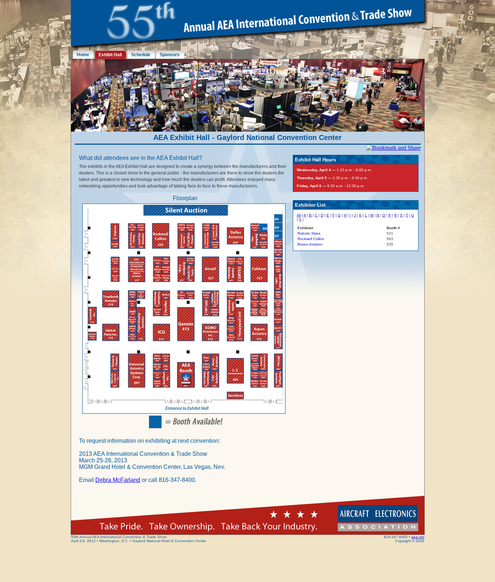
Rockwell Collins (311, 239)
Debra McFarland (117, 480)
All (299, 215)
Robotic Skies (309, 233)
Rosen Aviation (310, 244)
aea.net (417, 537)
